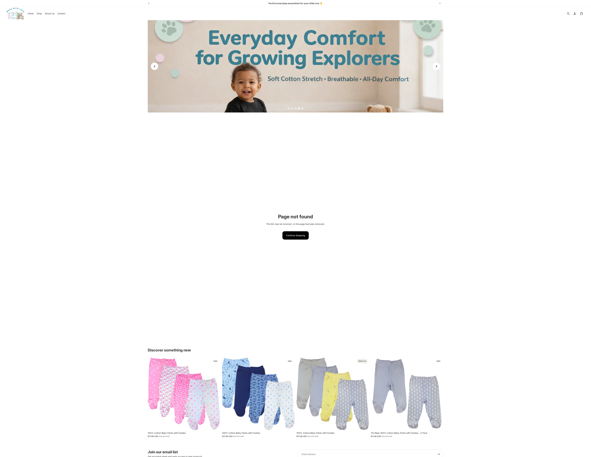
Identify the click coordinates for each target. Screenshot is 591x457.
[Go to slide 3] (295, 108)
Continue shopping (295, 235)
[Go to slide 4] (299, 108)
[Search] (568, 13)
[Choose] (215, 425)
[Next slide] (439, 3)
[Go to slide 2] (292, 108)
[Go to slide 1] (289, 108)
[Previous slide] (148, 3)
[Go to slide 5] (302, 108)
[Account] (574, 13)
